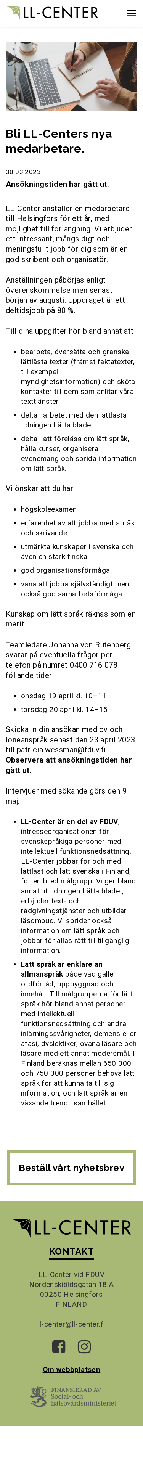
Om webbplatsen (72, 1369)
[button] (131, 13)
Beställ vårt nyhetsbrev (71, 1167)
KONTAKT (71, 1251)
